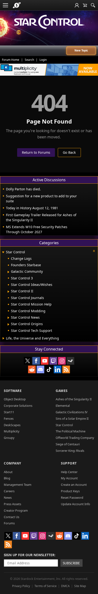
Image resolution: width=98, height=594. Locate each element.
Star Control (64, 425)
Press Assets (12, 504)
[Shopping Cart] (84, 5)
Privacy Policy (21, 586)
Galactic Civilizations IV (72, 412)
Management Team (17, 484)
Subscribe (71, 563)
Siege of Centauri (68, 444)
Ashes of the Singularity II (74, 399)
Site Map (80, 586)
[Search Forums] (93, 5)
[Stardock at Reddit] (32, 369)
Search (29, 60)
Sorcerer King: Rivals (70, 450)
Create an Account (74, 484)
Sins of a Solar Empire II (72, 418)
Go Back (69, 152)
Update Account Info (75, 504)
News (8, 497)
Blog (7, 478)
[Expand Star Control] (3, 252)
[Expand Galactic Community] (8, 272)
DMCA (65, 586)
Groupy (9, 438)
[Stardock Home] (17, 5)
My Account (69, 478)
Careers (9, 491)
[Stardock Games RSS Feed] (66, 369)
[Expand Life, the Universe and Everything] (3, 338)
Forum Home (10, 60)
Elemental (63, 405)
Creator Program (16, 510)
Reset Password (72, 497)
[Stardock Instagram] (62, 360)
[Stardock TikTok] (49, 369)
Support (69, 463)
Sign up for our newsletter (29, 555)
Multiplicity (12, 431)
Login (43, 60)
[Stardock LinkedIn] (57, 369)
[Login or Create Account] (76, 5)
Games (62, 390)
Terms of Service (45, 586)
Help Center (69, 472)
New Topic (81, 50)
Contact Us (11, 517)
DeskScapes (12, 425)
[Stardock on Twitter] (27, 360)
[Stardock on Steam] (70, 360)
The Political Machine (70, 431)
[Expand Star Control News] (8, 318)
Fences (9, 418)
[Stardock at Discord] (40, 369)
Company (12, 463)
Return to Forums (36, 152)
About (8, 472)
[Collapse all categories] (94, 251)
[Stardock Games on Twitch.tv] (53, 360)
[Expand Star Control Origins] (8, 324)
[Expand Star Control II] (8, 291)
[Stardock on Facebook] (36, 360)
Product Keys (70, 491)
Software (13, 390)
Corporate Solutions (18, 405)
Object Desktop (15, 399)
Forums (9, 523)
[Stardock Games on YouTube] (44, 360)
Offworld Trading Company (75, 438)
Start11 (9, 412)
